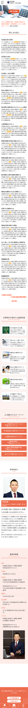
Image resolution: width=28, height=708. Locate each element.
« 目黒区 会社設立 (6, 295)
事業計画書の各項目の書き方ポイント (12, 141)
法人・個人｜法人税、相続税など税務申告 (13, 242)
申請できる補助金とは (7, 208)
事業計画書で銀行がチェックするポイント (13, 158)
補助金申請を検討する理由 (9, 225)
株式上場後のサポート (7, 90)
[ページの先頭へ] (25, 700)
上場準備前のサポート (7, 124)
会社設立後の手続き (7, 40)
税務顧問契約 (5, 276)
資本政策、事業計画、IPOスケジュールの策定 (14, 107)
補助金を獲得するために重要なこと (11, 191)
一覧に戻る (14, 301)
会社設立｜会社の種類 (7, 73)
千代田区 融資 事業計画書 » (19, 297)
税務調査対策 (5, 259)
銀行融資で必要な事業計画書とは (11, 175)
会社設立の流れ (5, 56)
